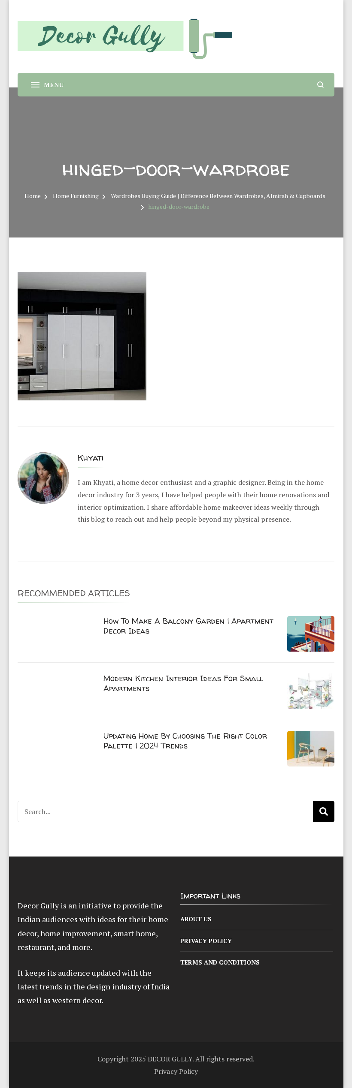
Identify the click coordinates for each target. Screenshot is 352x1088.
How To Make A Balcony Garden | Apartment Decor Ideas (188, 626)
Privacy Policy (206, 941)
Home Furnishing (76, 196)
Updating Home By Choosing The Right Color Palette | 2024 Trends (185, 740)
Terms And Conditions (220, 962)
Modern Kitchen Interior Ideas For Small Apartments (183, 683)
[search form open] (320, 84)
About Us (196, 919)
